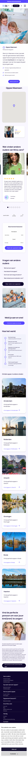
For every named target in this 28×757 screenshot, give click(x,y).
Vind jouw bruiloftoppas (8, 680)
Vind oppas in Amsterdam (11, 410)
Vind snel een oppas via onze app (14, 323)
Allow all (14, 749)
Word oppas (5, 695)
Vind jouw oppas (6, 678)
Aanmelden (16, 5)
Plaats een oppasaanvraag (14, 248)
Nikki (16, 130)
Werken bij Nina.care (7, 709)
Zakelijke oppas (6, 682)
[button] (11, 6)
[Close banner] (27, 1)
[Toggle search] (9, 6)
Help (4, 717)
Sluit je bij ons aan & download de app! (13, 665)
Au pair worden (6, 694)
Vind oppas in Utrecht (10, 487)
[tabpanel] (13, 177)
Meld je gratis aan (14, 81)
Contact (5, 716)
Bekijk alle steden (7, 687)
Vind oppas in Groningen (11, 526)
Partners (5, 711)
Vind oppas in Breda (9, 562)
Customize (13, 753)
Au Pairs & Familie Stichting (9, 719)
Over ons (5, 706)
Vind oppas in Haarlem (10, 601)
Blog (4, 707)
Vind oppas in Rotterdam (11, 449)
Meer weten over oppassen (13, 284)
